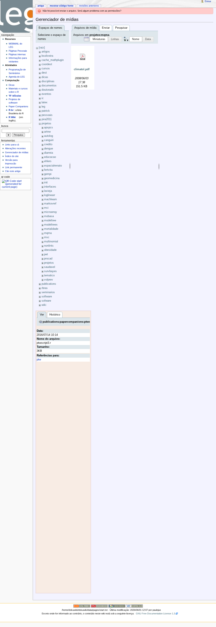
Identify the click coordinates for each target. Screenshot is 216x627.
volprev (48, 279)
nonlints (49, 245)
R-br (11, 110)
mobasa (49, 216)
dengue (48, 148)
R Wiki (12, 117)
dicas (45, 77)
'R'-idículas (15, 95)
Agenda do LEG (17, 76)
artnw (47, 131)
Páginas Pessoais (18, 51)
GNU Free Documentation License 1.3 (155, 613)
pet (46, 254)
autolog (48, 135)
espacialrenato (53, 165)
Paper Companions (18, 106)
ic (43, 98)
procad (48, 258)
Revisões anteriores (89, 5)
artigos (46, 51)
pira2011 (47, 119)
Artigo (41, 5)
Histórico (54, 314)
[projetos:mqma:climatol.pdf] (82, 56)
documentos (49, 85)
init (46, 182)
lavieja (48, 190)
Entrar (208, 1)
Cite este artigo (12, 171)
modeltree (50, 220)
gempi (47, 174)
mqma (48, 233)
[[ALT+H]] (16, 16)
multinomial (51, 241)
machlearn (50, 199)
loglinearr (49, 195)
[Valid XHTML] (134, 605)
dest (44, 72)
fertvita (48, 169)
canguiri (49, 140)
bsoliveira (47, 55)
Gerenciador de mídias (16, 152)
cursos (46, 68)
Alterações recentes (15, 148)
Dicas (12, 85)
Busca (4, 126)
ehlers (47, 161)
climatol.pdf (81, 69)
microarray (50, 212)
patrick (46, 110)
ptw (39, 359)
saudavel (49, 267)
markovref (50, 203)
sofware (46, 300)
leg (43, 106)
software (47, 296)
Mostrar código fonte (61, 5)
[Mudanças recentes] (81, 605)
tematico (49, 275)
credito (48, 144)
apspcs (48, 127)
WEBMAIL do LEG (15, 45)
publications (49, 283)
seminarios (48, 292)
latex (44, 102)
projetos (46, 123)
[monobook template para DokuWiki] (99, 605)
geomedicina (51, 178)
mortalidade (51, 228)
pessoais (47, 115)
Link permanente (13, 167)
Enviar (106, 27)
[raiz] (42, 47)
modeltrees (51, 224)
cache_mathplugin (53, 60)
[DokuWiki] (116, 605)
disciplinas (48, 81)
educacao (50, 157)
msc (46, 237)
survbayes (50, 271)
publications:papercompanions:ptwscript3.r (71, 321)
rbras (45, 288)
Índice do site (12, 156)
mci (46, 207)
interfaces (50, 186)
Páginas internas (17, 54)
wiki (44, 304)
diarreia (48, 152)
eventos (46, 94)
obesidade (50, 249)
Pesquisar (121, 27)
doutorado (48, 89)
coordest (47, 64)
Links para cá (12, 144)
